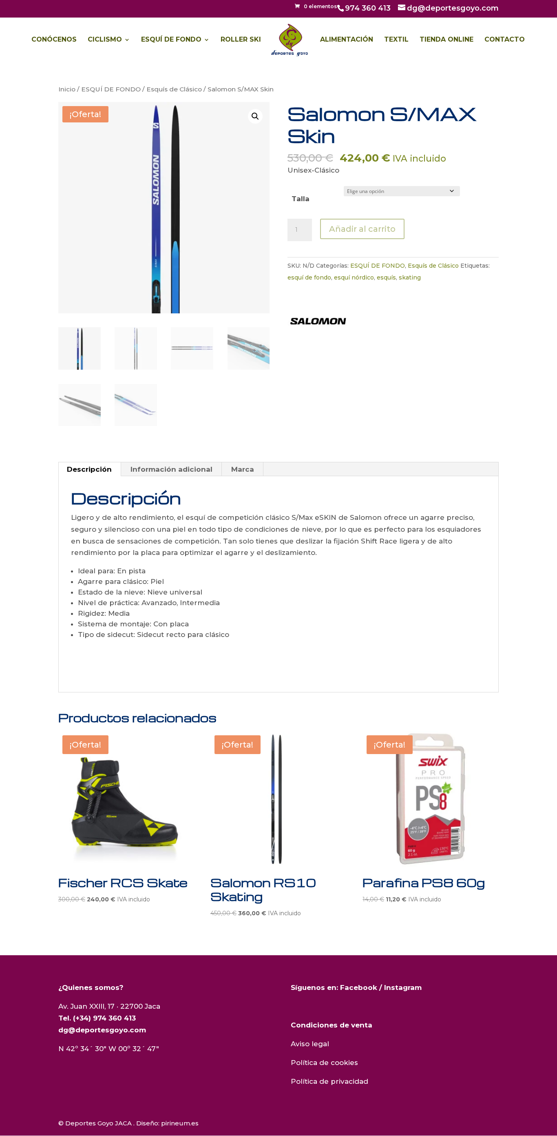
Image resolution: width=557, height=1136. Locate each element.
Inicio (66, 89)
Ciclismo (105, 40)
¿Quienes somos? (91, 987)
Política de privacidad (329, 1081)
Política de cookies (324, 1062)
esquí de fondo (309, 277)
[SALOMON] (318, 323)
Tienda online (446, 40)
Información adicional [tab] (171, 469)
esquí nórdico (354, 277)
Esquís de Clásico (174, 89)
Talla (300, 199)
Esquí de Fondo (171, 40)
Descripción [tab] (89, 469)
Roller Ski (241, 40)
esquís (386, 277)
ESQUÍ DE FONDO (111, 89)
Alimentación (346, 40)
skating (410, 277)
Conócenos (54, 40)
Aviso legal (310, 1044)
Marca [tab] (242, 469)
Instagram (403, 987)
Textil (396, 40)
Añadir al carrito (362, 229)
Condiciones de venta (331, 1025)
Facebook (358, 987)
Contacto (504, 40)
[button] (255, 116)
